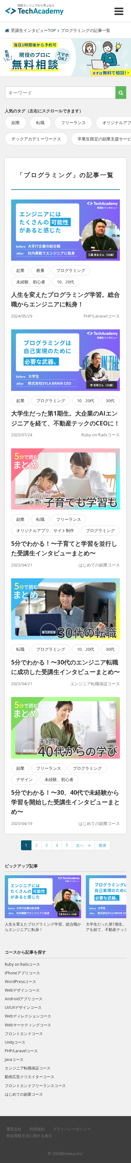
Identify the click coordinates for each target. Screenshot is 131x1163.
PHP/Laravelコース (102, 316)
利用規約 (37, 1129)
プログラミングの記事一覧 (85, 30)
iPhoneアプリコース (22, 973)
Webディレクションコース (28, 1016)
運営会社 (14, 1129)
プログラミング (70, 270)
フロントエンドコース (24, 1033)
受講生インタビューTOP (33, 30)
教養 (40, 270)
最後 (102, 845)
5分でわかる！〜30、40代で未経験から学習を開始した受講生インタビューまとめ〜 (65, 802)
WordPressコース (20, 981)
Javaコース (14, 1059)
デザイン (24, 779)
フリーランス (73, 122)
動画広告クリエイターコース (29, 1076)
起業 (20, 270)
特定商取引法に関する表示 (29, 1135)
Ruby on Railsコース (100, 435)
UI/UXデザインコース (23, 1007)
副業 (15, 122)
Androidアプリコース (24, 999)
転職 (40, 122)
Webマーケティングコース (28, 1025)
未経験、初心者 (30, 282)
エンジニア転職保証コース (95, 684)
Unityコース (15, 1042)
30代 (110, 400)
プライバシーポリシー (72, 1129)
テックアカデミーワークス (36, 139)
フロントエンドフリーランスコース (35, 1085)
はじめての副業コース (99, 565)
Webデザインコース (22, 990)
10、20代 (65, 282)
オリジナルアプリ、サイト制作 (45, 530)
